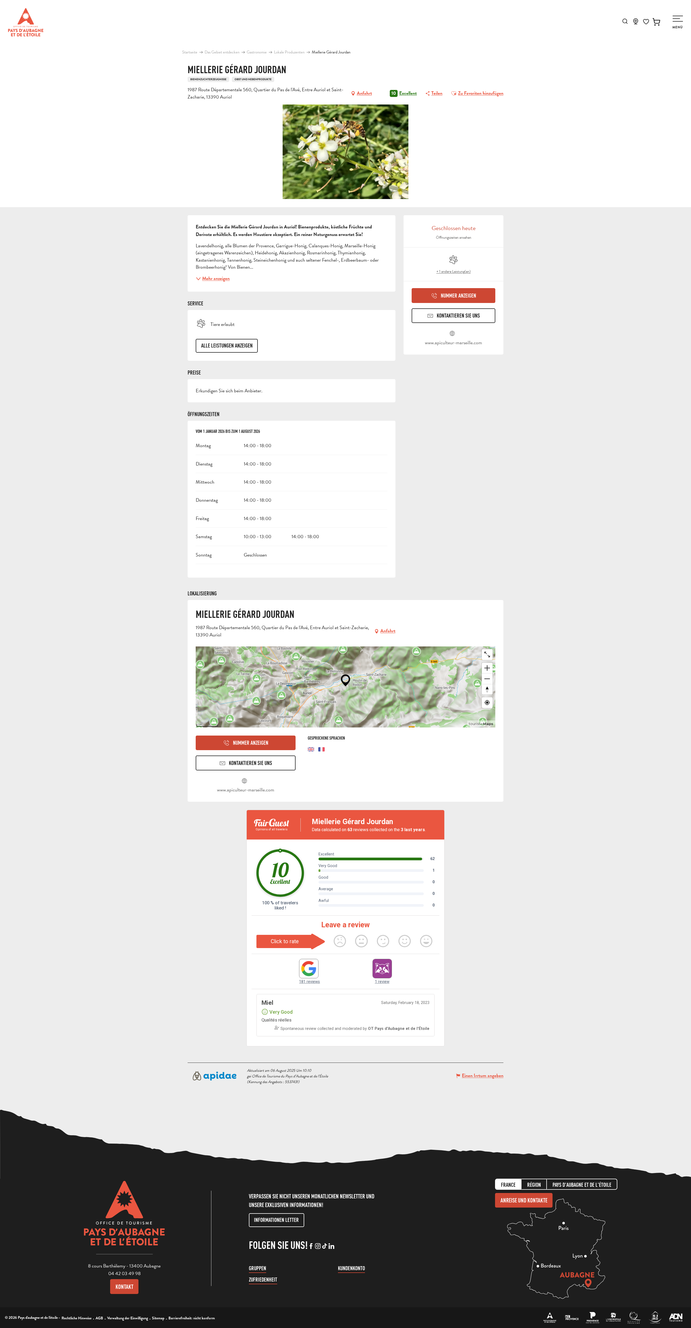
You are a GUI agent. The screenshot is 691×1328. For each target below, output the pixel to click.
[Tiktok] (324, 1246)
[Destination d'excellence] (634, 1317)
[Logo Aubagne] (124, 1217)
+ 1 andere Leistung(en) (453, 271)
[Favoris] (646, 21)
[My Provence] (572, 1317)
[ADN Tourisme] (675, 1317)
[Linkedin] (331, 1246)
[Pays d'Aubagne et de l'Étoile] (25, 22)
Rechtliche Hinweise (77, 1318)
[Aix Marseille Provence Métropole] (613, 1317)
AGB (99, 1318)
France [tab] (508, 1185)
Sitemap (158, 1318)
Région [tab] (534, 1185)
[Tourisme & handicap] (655, 1317)
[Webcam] (635, 23)
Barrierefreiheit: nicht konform (191, 1318)
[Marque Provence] (592, 1317)
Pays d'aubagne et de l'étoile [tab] (582, 1185)
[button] (625, 21)
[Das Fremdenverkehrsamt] (550, 1317)
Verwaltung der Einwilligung (127, 1318)
